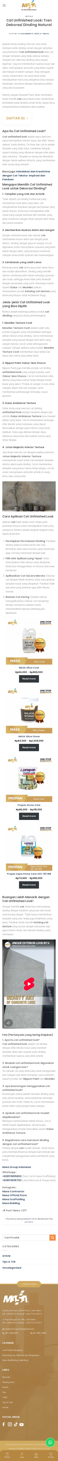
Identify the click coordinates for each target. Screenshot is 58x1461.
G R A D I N (45, 1449)
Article (29, 16)
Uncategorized (11, 1268)
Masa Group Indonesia (16, 1167)
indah (46, 33)
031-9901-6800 (39, 1333)
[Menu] (4, 5)
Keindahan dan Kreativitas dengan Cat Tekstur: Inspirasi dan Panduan (26, 175)
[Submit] (52, 1238)
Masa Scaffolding (13, 1199)
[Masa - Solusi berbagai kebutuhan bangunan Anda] (29, 5)
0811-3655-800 (11, 1333)
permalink (29, 1222)
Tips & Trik (8, 1262)
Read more (29, 678)
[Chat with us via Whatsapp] (50, 1442)
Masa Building (11, 1203)
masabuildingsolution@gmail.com (19, 1329)
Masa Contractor (13, 1191)
